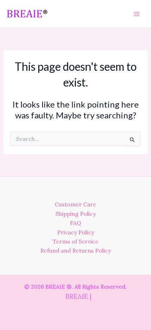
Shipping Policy (75, 213)
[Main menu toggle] (136, 13)
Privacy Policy (75, 232)
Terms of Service (75, 241)
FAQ (75, 222)
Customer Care (75, 204)
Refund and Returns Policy (75, 250)
